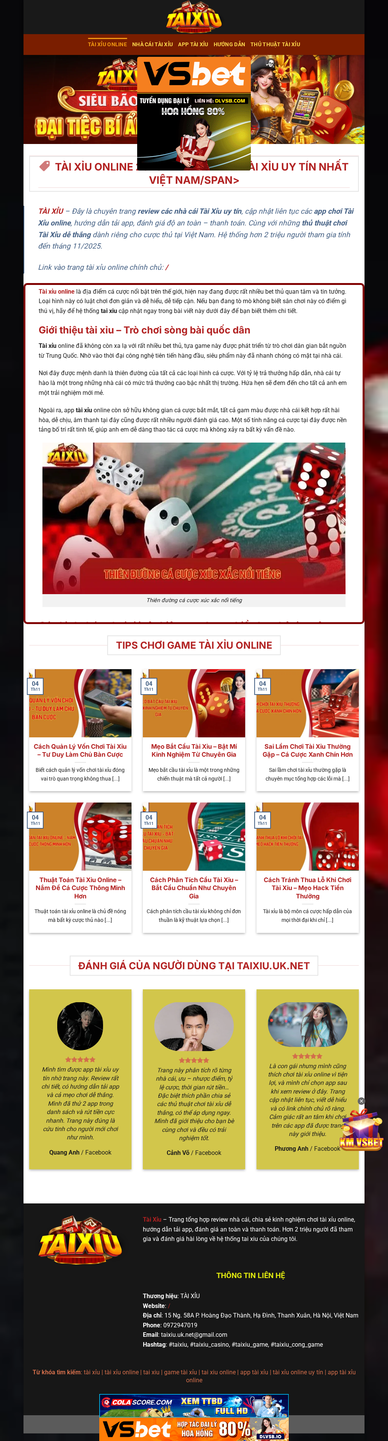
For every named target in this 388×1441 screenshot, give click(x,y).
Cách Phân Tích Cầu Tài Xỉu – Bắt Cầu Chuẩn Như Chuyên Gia (194, 888)
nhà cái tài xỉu (152, 44)
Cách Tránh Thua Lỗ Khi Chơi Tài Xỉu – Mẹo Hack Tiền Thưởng (307, 888)
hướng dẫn (230, 44)
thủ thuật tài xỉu (275, 44)
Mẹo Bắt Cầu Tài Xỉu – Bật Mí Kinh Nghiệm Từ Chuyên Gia (194, 751)
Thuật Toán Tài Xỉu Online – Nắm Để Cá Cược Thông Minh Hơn (80, 888)
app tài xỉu (193, 44)
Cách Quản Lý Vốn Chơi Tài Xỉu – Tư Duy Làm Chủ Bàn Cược (80, 751)
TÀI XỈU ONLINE (107, 44)
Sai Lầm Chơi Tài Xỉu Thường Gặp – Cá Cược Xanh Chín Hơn (308, 751)
